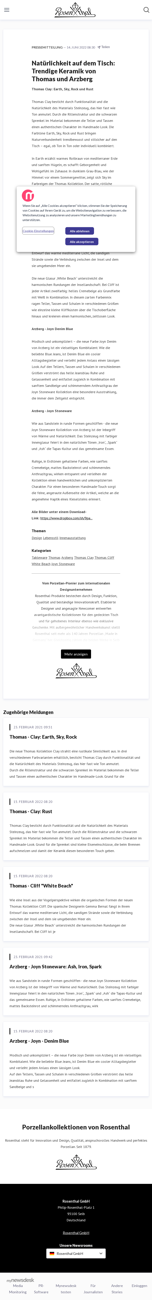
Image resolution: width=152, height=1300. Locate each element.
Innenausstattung (72, 538)
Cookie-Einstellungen (38, 231)
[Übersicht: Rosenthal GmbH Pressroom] (75, 9)
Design (37, 538)
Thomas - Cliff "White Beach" (41, 885)
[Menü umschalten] (6, 10)
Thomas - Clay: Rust (31, 811)
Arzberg (67, 557)
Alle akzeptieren (82, 242)
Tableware (39, 557)
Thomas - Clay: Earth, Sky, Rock (43, 737)
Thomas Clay (83, 557)
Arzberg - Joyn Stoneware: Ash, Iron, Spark (56, 966)
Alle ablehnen (79, 231)
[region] (76, 219)
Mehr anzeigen (76, 654)
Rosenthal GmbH (76, 1233)
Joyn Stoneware (63, 564)
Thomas (54, 557)
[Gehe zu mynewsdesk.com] (20, 1280)
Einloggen (139, 1285)
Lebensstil (50, 538)
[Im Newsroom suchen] (146, 10)
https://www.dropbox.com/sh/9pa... (66, 518)
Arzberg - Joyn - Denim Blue (39, 1041)
